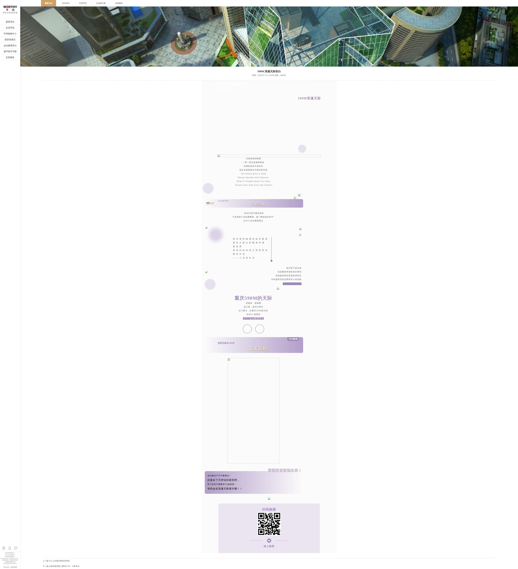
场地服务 (119, 3)
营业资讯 (65, 3)
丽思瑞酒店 (10, 39)
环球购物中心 (10, 33)
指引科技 (14, 567)
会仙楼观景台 (10, 45)
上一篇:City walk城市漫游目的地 (56, 561)
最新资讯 (10, 22)
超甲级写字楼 (10, 51)
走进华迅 (10, 28)
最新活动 (48, 3)
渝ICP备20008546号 (10, 563)
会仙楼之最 (101, 3)
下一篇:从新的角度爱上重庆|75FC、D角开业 (61, 566)
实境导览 (83, 3)
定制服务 (10, 57)
